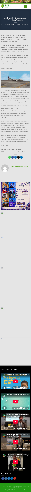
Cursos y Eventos (17, 486)
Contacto (26, 486)
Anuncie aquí (16, 487)
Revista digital (6, 486)
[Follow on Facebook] (2, 478)
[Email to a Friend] (18, 157)
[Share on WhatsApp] (9, 157)
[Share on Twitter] (15, 157)
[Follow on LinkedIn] (11, 478)
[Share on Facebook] (12, 157)
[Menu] (25, 6)
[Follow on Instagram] (5, 478)
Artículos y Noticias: (21, 485)
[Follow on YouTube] (14, 478)
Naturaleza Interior (24, 24)
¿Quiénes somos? (8, 485)
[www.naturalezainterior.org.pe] (10, 6)
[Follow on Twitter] (8, 478)
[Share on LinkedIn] (21, 157)
